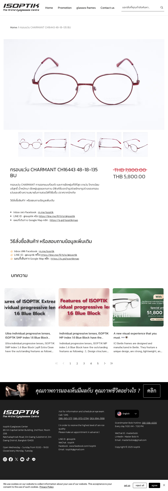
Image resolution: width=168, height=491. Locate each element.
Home (13, 27)
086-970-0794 (81, 418)
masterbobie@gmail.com (134, 440)
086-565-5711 (65, 418)
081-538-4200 (149, 423)
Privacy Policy (47, 487)
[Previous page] (63, 363)
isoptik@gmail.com (74, 449)
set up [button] (127, 485)
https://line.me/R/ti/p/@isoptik (57, 216)
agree (154, 485)
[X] (16, 459)
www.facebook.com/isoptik (82, 446)
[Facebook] (11, 459)
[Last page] (112, 363)
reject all (140, 485)
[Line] (34, 459)
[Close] (164, 485)
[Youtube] (22, 459)
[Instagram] (5, 459)
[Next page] (105, 363)
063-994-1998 (97, 418)
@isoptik (71, 439)
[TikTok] (28, 459)
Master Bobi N (131, 436)
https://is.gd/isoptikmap (64, 220)
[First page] (56, 363)
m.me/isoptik (45, 212)
